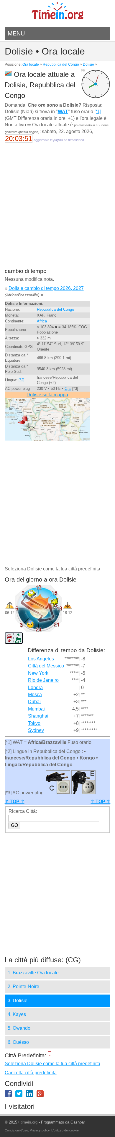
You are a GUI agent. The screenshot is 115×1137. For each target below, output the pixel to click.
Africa (42, 321)
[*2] (21, 380)
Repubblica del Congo (61, 64)
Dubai (34, 701)
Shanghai (38, 715)
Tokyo (34, 723)
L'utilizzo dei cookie (65, 1130)
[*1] (97, 111)
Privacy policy (40, 1130)
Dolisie (88, 64)
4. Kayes (17, 1014)
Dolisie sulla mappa (47, 394)
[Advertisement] (57, 209)
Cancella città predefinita (31, 1072)
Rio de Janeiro (43, 680)
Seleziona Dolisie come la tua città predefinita (52, 1063)
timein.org (29, 1122)
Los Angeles (41, 658)
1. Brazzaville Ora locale (33, 972)
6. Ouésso (18, 1042)
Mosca (35, 694)
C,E (68, 388)
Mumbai (36, 708)
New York (38, 673)
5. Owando (19, 1028)
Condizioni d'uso (16, 1130)
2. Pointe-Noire (23, 986)
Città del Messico (46, 665)
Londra (35, 687)
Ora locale (30, 64)
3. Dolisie (17, 1000)
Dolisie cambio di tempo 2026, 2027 (46, 288)
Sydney (36, 730)
